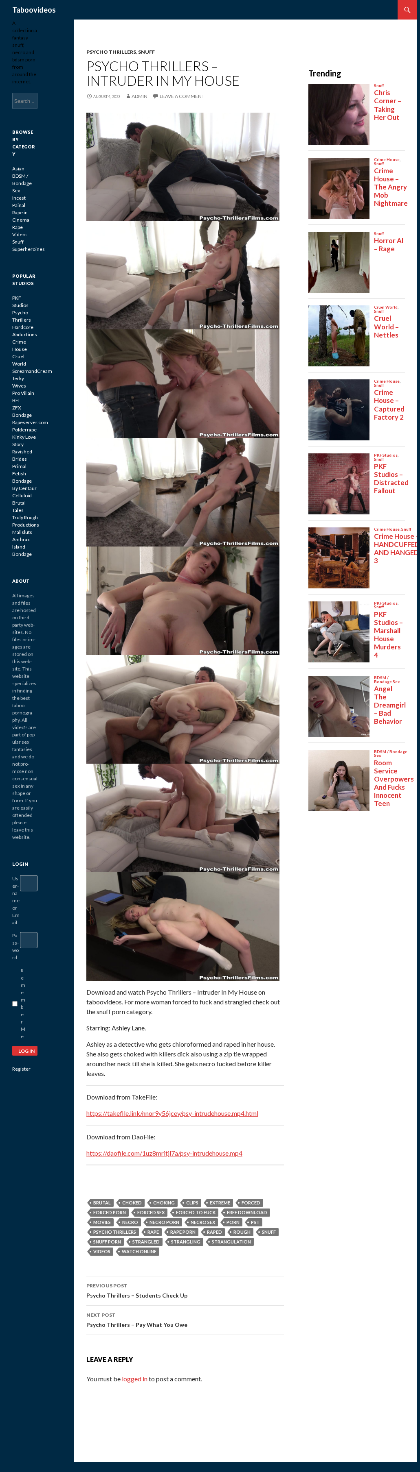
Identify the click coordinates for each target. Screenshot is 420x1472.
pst (255, 1222)
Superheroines (28, 249)
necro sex (203, 1222)
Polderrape (24, 430)
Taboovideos (34, 9)
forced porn (109, 1212)
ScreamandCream (32, 371)
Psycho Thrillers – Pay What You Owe (136, 1320)
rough (242, 1232)
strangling (185, 1241)
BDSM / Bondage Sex (22, 183)
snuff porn (107, 1241)
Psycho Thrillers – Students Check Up (136, 1291)
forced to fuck (195, 1212)
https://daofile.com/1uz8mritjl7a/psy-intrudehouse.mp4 (164, 1153)
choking (164, 1202)
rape (153, 1232)
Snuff (146, 52)
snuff (269, 1232)
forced (251, 1202)
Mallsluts (22, 532)
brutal (102, 1202)
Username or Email (16, 900)
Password (15, 946)
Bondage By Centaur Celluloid (24, 488)
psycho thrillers (114, 1232)
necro (130, 1222)
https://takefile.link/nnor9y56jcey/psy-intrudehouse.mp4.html (172, 1113)
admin (139, 96)
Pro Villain (23, 393)
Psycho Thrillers (111, 52)
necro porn (164, 1222)
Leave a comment (182, 96)
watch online (139, 1251)
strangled (146, 1241)
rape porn (183, 1232)
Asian (18, 168)
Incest (19, 198)
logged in (134, 1379)
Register (21, 1069)
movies (102, 1222)
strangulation (231, 1241)
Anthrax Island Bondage (22, 546)
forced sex (151, 1212)
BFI (16, 400)
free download (247, 1212)
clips (192, 1202)
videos (101, 1251)
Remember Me (23, 1003)
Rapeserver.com (30, 422)
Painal (18, 205)
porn (233, 1222)
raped (214, 1232)
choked (132, 1202)
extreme (220, 1202)
